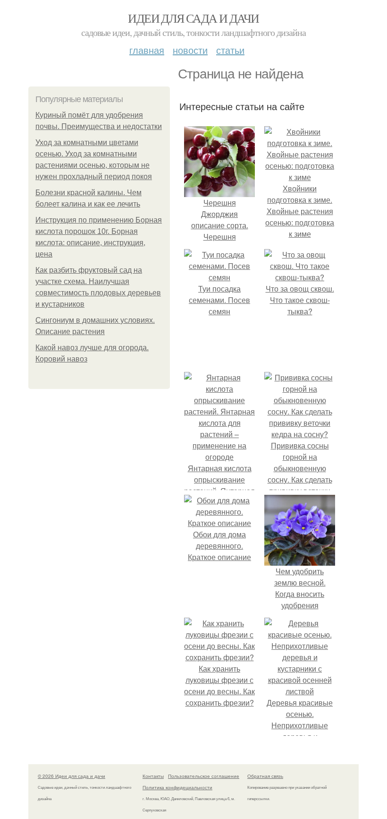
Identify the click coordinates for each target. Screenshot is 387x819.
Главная (146, 50)
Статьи (230, 50)
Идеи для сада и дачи (193, 18)
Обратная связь (265, 776)
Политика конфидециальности (177, 787)
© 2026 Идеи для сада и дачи (71, 776)
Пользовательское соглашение (203, 776)
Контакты (153, 776)
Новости (190, 50)
